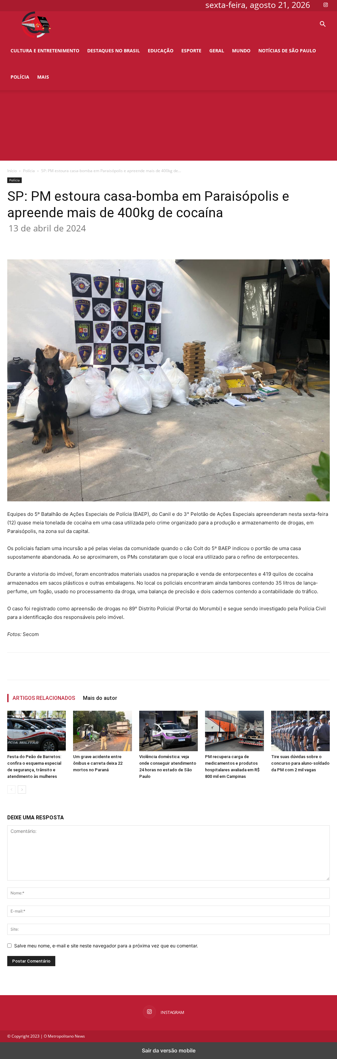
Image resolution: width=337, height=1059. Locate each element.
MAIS (43, 77)
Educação (160, 50)
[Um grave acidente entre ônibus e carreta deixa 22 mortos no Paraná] (102, 731)
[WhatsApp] (115, 240)
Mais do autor (100, 698)
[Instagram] (325, 4)
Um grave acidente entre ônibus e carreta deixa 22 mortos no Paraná (97, 763)
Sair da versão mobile (168, 1050)
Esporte (191, 50)
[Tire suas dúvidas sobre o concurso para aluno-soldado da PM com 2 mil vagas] (300, 731)
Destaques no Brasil (113, 50)
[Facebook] (70, 240)
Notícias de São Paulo (287, 50)
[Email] (131, 240)
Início (12, 170)
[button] (322, 25)
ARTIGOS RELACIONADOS (44, 698)
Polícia (20, 77)
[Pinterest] (100, 240)
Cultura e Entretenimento (45, 50)
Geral (216, 50)
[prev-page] (11, 789)
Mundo (241, 50)
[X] (85, 240)
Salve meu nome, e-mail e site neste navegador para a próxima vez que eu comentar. (106, 945)
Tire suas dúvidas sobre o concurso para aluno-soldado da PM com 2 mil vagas (300, 763)
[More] (161, 240)
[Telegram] (146, 240)
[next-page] (22, 789)
